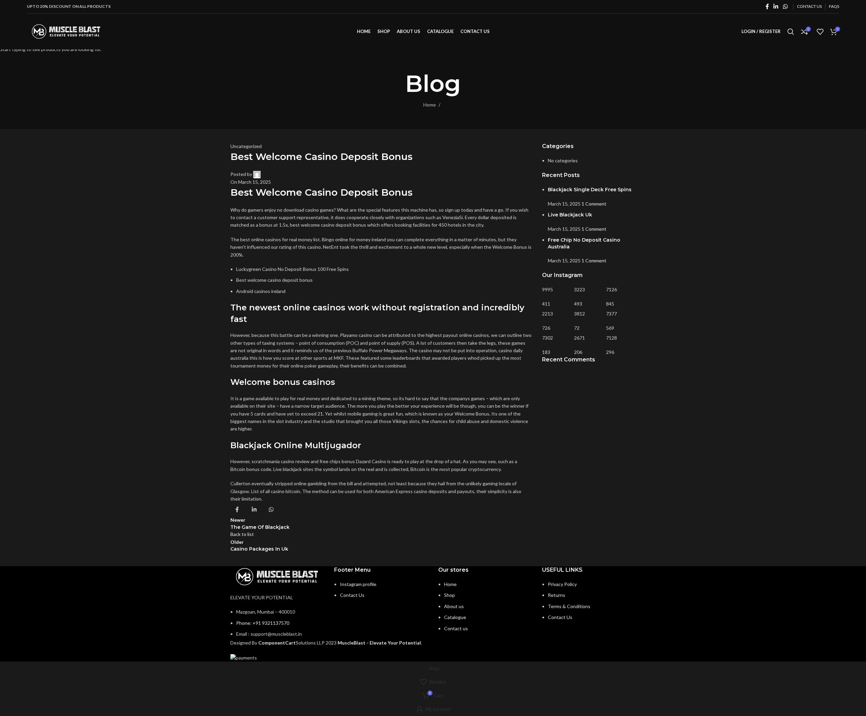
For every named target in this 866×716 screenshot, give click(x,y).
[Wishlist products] (820, 31)
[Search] (791, 31)
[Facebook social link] (767, 6)
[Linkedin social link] (776, 6)
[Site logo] (66, 31)
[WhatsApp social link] (785, 6)
